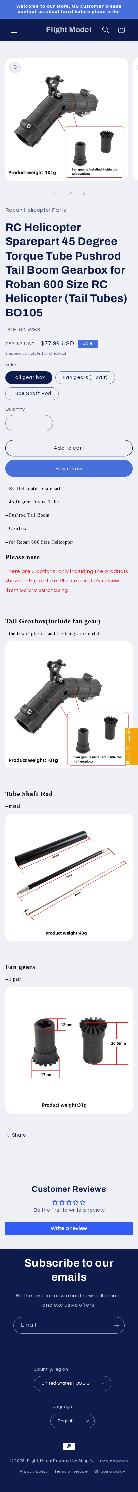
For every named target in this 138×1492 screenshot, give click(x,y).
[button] (14, 30)
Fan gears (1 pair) (85, 377)
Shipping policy (109, 1471)
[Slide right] (84, 193)
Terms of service (71, 1471)
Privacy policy (33, 1471)
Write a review (69, 1228)
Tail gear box (29, 377)
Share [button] (19, 1135)
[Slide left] (54, 193)
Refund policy (114, 1461)
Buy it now (69, 468)
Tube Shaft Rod (32, 393)
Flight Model (39, 1461)
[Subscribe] (116, 1325)
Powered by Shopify (73, 1461)
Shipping (13, 353)
